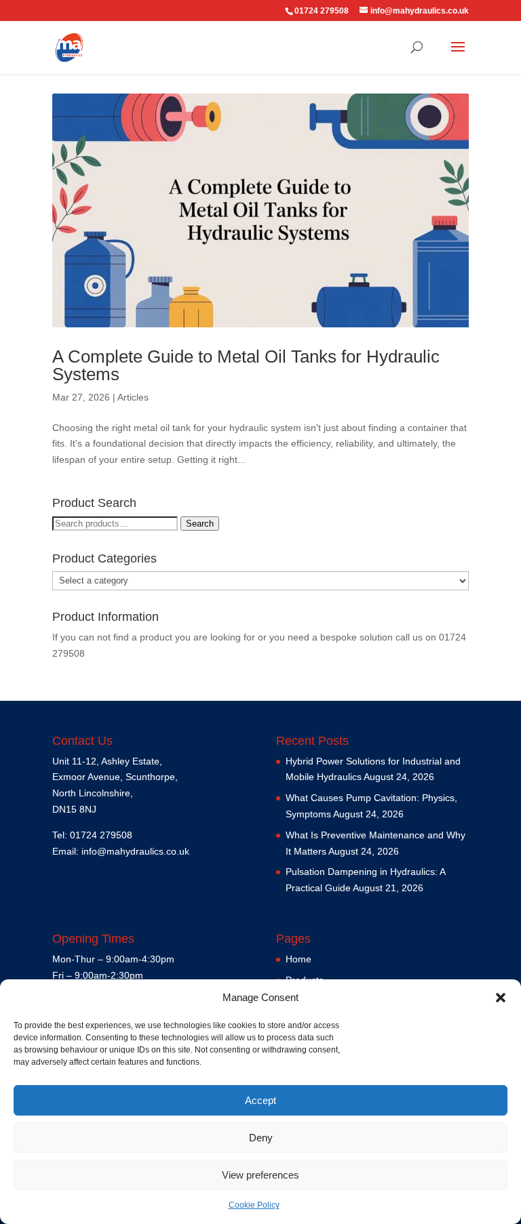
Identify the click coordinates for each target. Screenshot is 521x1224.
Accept (260, 1100)
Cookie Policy (254, 1205)
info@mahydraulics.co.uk (135, 851)
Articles (133, 397)
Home (298, 959)
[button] (500, 997)
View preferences (260, 1175)
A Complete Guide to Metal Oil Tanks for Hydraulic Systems (246, 365)
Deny (261, 1137)
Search (200, 523)
